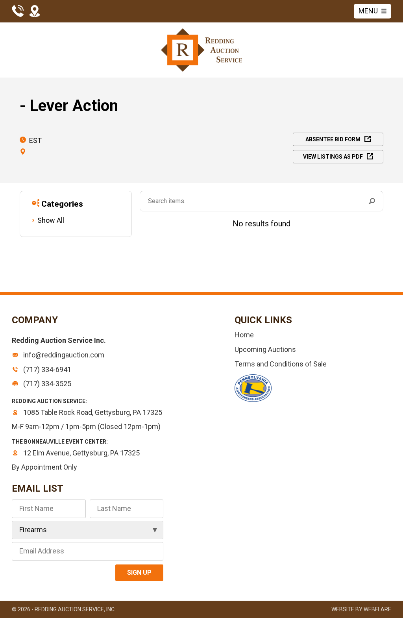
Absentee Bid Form (332, 139)
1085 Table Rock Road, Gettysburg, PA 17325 (92, 412)
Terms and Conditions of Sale (281, 364)
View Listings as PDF (333, 157)
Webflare (377, 609)
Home (244, 335)
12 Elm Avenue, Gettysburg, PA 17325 (81, 453)
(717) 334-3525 (46, 383)
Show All (50, 220)
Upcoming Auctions (265, 349)
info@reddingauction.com (63, 355)
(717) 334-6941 (46, 369)
